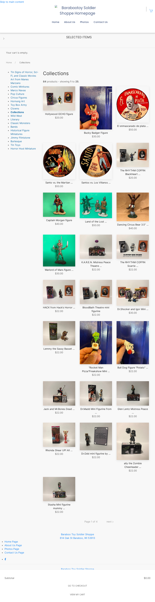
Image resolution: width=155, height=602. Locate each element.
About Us (69, 22)
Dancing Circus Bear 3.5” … (132, 224)
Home (55, 22)
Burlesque (16, 141)
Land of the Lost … (96, 221)
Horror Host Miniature (23, 148)
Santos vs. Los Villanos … (95, 182)
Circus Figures (19, 97)
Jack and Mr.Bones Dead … (59, 408)
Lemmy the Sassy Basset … (59, 348)
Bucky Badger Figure (96, 132)
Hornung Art (18, 101)
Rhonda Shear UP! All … (59, 450)
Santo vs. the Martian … (59, 182)
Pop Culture (17, 93)
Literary (15, 119)
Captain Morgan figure (59, 220)
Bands (14, 126)
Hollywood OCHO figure (59, 113)
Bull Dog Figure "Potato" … (132, 367)
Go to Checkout (77, 585)
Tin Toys (15, 144)
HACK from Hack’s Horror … (59, 307)
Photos (84, 22)
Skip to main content (12, 1)
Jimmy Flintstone (20, 137)
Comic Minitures (20, 86)
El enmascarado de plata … (132, 125)
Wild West (16, 115)
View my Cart (77, 594)
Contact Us (101, 22)
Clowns (15, 108)
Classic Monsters (20, 123)
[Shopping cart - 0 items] (151, 10)
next (109, 521)
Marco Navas (18, 90)
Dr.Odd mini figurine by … (95, 453)
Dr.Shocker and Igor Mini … (132, 309)
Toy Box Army (19, 104)
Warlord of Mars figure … (59, 269)
